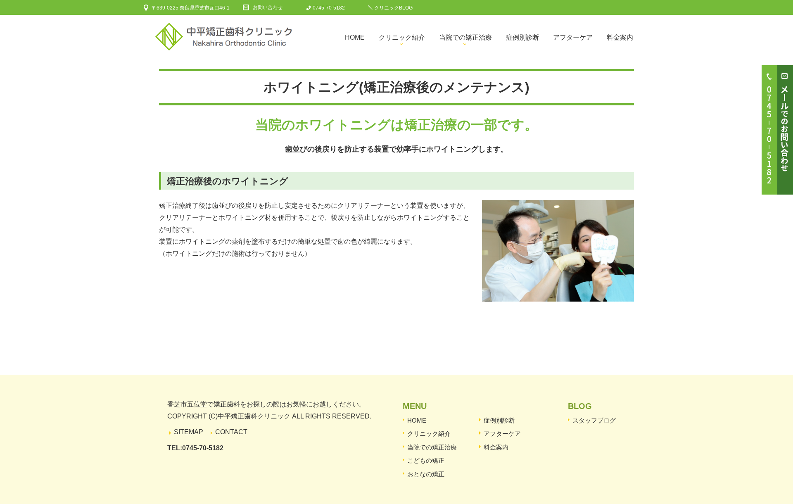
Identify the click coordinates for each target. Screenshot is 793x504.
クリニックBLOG (393, 8)
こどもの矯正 (425, 460)
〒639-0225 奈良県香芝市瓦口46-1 (191, 8)
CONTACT (231, 431)
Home (355, 37)
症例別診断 (522, 37)
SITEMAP (188, 431)
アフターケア (573, 37)
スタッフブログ (594, 420)
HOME (416, 420)
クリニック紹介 (402, 37)
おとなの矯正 (425, 474)
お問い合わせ (268, 7)
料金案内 (620, 37)
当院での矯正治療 (465, 37)
